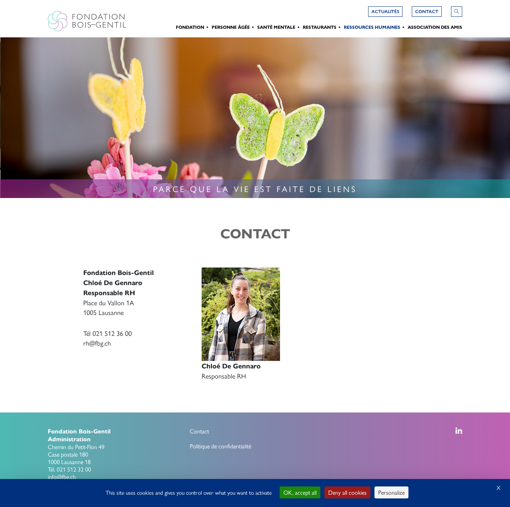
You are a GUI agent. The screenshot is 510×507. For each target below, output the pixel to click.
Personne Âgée (231, 27)
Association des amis (435, 27)
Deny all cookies (347, 492)
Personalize (391, 492)
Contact (199, 431)
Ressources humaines (372, 27)
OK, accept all (300, 492)
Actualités (385, 11)
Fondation (190, 27)
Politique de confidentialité (220, 446)
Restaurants (319, 27)
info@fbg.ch (62, 476)
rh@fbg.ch (97, 342)
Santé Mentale (276, 27)
